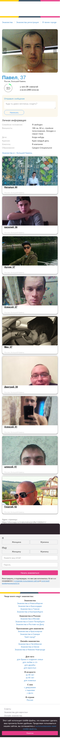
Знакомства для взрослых (16, 712)
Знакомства (7, 22)
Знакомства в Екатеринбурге (30, 611)
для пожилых (30, 680)
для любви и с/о (30, 662)
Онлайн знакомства (13, 715)
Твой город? (29, 636)
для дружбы (30, 664)
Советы (7, 708)
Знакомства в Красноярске (30, 631)
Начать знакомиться (30, 572)
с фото (30, 692)
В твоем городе (49, 22)
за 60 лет (30, 677)
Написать (14, 112)
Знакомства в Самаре (30, 634)
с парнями (30, 690)
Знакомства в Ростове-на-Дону (30, 624)
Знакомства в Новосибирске (30, 603)
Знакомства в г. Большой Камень (17, 152)
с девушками (30, 687)
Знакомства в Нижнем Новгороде (30, 649)
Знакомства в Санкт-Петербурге (30, 621)
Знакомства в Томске (30, 608)
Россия (30, 699)
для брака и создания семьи (30, 659)
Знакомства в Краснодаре (30, 606)
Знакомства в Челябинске (30, 643)
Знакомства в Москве (30, 618)
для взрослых (30, 667)
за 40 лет (30, 674)
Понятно (29, 733)
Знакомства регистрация (27, 22)
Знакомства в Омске (30, 646)
